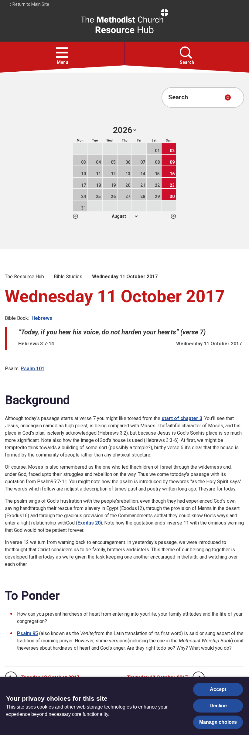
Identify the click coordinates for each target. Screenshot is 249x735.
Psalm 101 (32, 368)
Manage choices (218, 722)
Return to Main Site (30, 4)
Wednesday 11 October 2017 (125, 276)
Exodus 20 (89, 523)
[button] (62, 52)
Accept (218, 689)
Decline (218, 705)
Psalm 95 (27, 633)
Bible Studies (68, 276)
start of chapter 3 (182, 418)
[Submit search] (228, 97)
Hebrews (42, 318)
